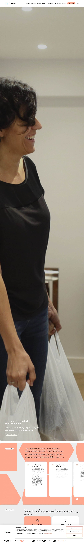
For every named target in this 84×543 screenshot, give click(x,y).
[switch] (33, 541)
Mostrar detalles (61, 540)
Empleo (64, 3)
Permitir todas (74, 528)
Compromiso (58, 3)
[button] (77, 499)
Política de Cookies (48, 533)
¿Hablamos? (71, 3)
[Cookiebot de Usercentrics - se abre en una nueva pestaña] (7, 541)
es (77, 3)
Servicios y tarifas (12, 434)
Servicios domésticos (30, 3)
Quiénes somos (50, 3)
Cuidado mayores (41, 3)
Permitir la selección (74, 531)
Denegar (74, 535)
